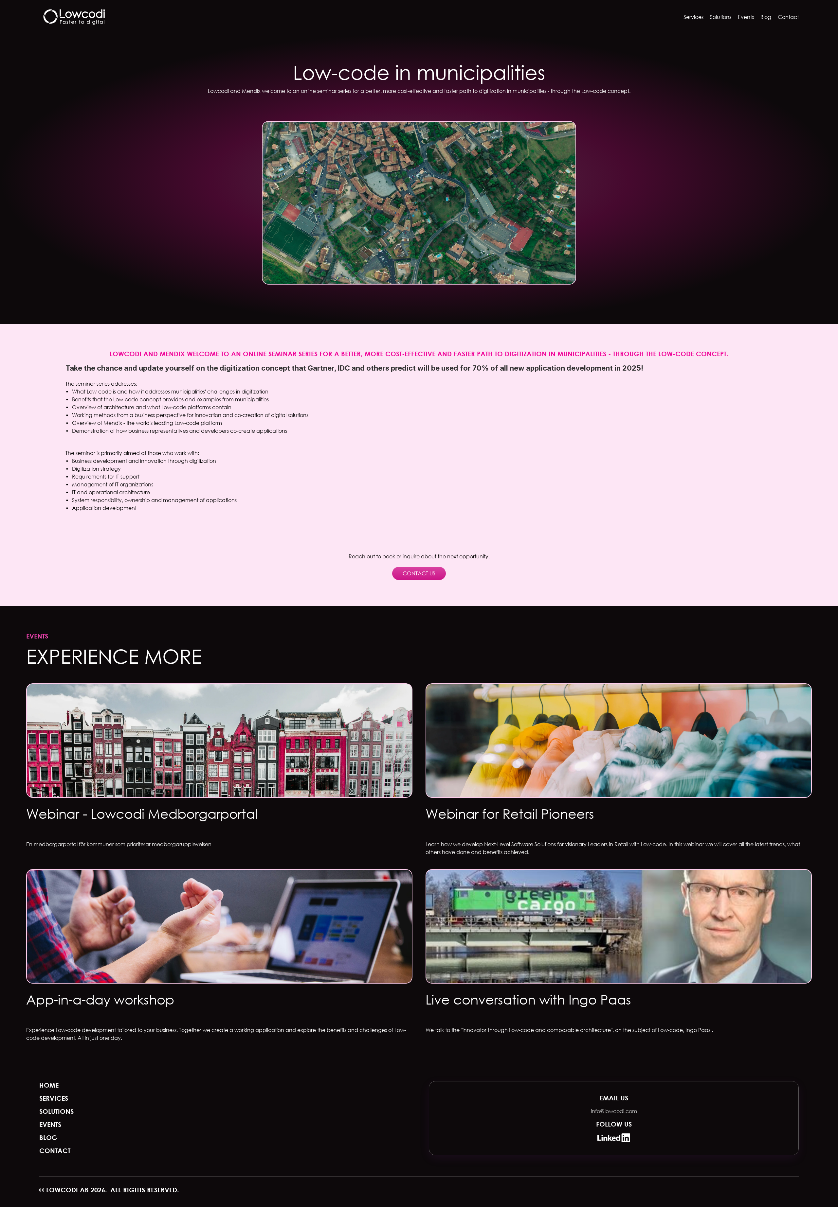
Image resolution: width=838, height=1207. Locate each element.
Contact (788, 16)
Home (49, 1085)
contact (54, 1150)
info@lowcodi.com (614, 1111)
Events (746, 16)
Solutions (720, 16)
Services (693, 16)
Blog (765, 16)
